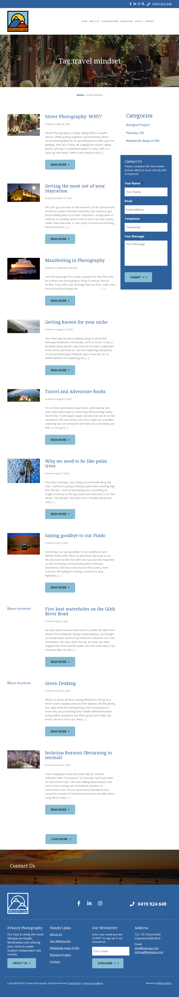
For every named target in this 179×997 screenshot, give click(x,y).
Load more (59, 839)
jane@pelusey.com (147, 948)
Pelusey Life (135, 133)
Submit (135, 277)
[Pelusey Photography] (33, 21)
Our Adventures (110, 21)
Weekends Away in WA (142, 141)
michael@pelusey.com (149, 952)
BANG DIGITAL (164, 983)
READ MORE (58, 165)
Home (84, 21)
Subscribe (105, 963)
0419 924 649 (151, 904)
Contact (149, 21)
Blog (138, 21)
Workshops (127, 21)
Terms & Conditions (93, 983)
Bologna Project (138, 125)
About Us (94, 21)
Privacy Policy (74, 983)
